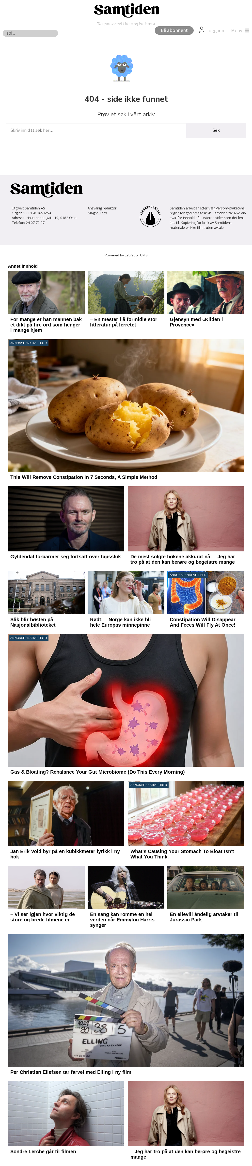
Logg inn (215, 30)
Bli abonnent (174, 30)
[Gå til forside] (126, 10)
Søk (216, 130)
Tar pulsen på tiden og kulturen (126, 23)
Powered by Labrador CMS (126, 255)
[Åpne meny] (239, 31)
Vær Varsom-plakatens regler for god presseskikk (207, 210)
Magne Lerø (97, 213)
